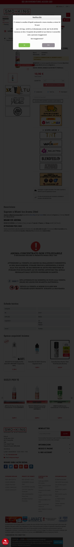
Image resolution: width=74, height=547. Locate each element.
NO (48, 45)
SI (24, 45)
